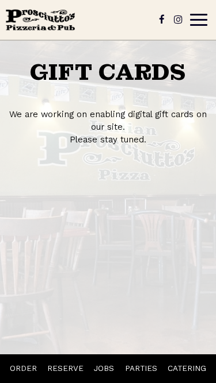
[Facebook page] (162, 19)
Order (23, 368)
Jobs (104, 368)
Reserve (65, 368)
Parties (141, 368)
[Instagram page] (178, 19)
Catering (187, 368)
